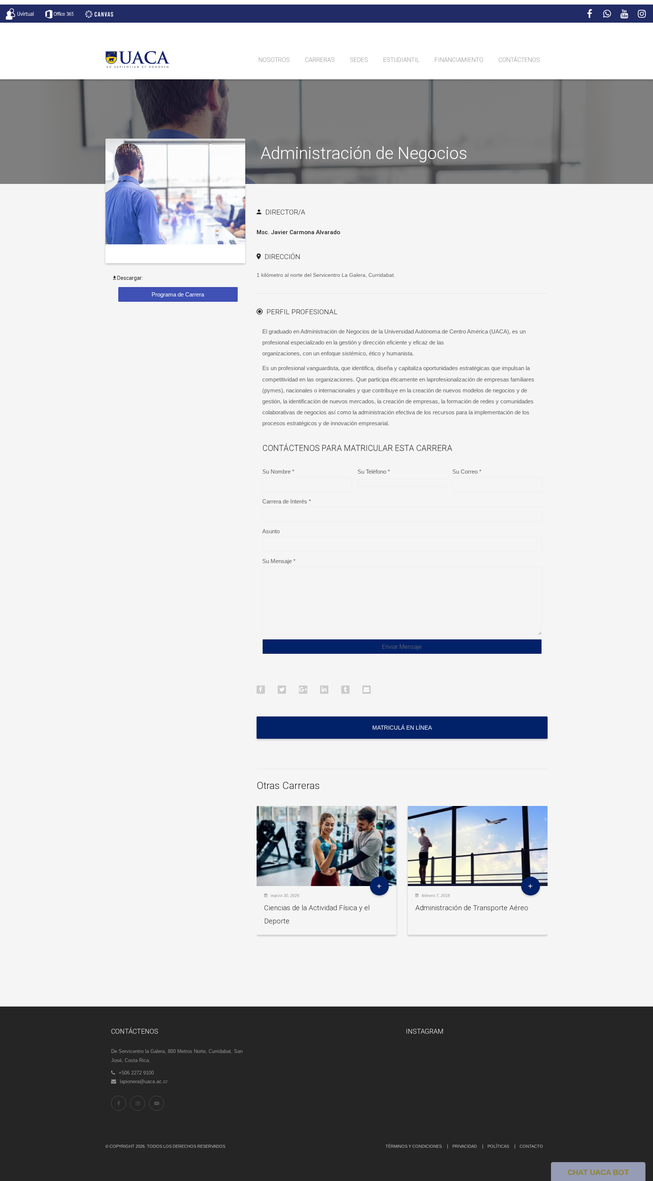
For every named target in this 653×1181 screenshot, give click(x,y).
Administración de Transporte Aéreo (471, 908)
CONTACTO (531, 1146)
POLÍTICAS (498, 1146)
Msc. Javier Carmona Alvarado (298, 232)
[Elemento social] (589, 14)
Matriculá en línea (402, 727)
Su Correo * (466, 471)
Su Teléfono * (373, 471)
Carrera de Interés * (286, 501)
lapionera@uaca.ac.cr (143, 1081)
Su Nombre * (278, 471)
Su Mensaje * (279, 561)
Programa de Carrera (178, 294)
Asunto (271, 531)
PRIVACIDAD (464, 1146)
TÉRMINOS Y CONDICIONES (413, 1146)
